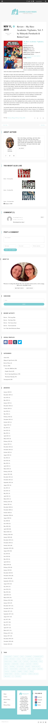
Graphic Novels (8, 371)
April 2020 (6, 529)
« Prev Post (5, 125)
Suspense (26, 671)
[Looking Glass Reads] (24, 12)
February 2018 (7, 600)
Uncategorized (7, 379)
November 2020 (7, 510)
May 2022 (6, 463)
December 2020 (7, 507)
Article (5, 357)
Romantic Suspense (13, 668)
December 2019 (7, 540)
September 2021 (7, 482)
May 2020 (6, 526)
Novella (6, 666)
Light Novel (26, 661)
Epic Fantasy (12, 658)
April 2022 (6, 466)
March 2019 (6, 564)
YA (12, 676)
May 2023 (6, 433)
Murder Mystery (15, 663)
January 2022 (7, 474)
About (5, 702)
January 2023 (7, 444)
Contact (5, 696)
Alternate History (8, 656)
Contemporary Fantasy (38, 656)
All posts (21, 148)
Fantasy (9, 117)
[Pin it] (43, 118)
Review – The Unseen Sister (9, 201)
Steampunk (13, 671)
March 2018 (6, 597)
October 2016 (7, 644)
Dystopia (6, 658)
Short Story (40, 668)
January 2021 (7, 504)
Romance (6, 668)
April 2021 (6, 496)
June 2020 (6, 523)
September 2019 (7, 548)
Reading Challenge (36, 666)
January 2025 (7, 403)
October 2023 (7, 422)
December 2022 (7, 447)
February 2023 (7, 441)
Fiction (23, 658)
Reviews (6, 365)
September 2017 (7, 614)
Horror (15, 661)
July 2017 (6, 619)
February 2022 (7, 471)
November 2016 (7, 641)
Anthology (16, 656)
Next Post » (43, 125)
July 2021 (6, 488)
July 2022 (6, 457)
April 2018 (6, 594)
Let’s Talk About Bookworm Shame (12, 328)
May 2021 (6, 493)
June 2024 (6, 411)
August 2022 (6, 455)
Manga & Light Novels (8, 34)
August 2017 (6, 616)
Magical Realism (34, 661)
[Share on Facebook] (35, 118)
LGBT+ (20, 661)
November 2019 (7, 542)
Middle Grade (7, 663)
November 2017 (7, 608)
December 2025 (7, 394)
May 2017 (6, 625)
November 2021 (7, 479)
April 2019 (6, 562)
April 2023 (6, 436)
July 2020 (6, 520)
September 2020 (7, 515)
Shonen (17, 117)
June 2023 (6, 430)
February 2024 (7, 416)
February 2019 (7, 567)
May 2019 (6, 559)
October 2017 (7, 611)
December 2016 (7, 638)
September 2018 (7, 581)
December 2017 (7, 605)
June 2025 (6, 397)
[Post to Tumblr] (40, 118)
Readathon (28, 666)
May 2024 (6, 414)
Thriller (31, 671)
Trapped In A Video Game (33, 673)
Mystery (22, 663)
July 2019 (6, 553)
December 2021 (7, 477)
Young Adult (22, 117)
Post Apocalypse (20, 666)
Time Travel (17, 673)
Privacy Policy (7, 705)
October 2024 (7, 408)
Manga (13, 117)
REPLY (42, 217)
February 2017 (7, 633)
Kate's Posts (30, 288)
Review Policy (7, 363)
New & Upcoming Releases (11, 374)
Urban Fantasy (7, 676)
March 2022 (6, 468)
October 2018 (7, 578)
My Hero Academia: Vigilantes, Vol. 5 (33, 42)
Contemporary (28, 656)
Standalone (6, 671)
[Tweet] (37, 118)
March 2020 (6, 531)
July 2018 (6, 586)
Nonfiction (35, 663)
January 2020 (7, 537)
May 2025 (6, 400)
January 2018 (7, 603)
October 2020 (7, 512)
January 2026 (7, 392)
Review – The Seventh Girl (10, 325)
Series (29, 668)
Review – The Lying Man (8, 178)
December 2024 (7, 405)
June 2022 (6, 460)
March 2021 (6, 499)
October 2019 (7, 545)
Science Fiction (23, 668)
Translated (24, 673)
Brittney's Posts (19, 288)
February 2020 (7, 534)
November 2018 (7, 575)
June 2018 (6, 589)
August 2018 (6, 583)
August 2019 (6, 551)
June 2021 (6, 490)
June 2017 (6, 622)
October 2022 (7, 452)
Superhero (20, 671)
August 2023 (6, 425)
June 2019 (6, 556)
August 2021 (6, 485)
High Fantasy (37, 658)
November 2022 (7, 449)
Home (5, 694)
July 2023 (6, 427)
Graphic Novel (30, 658)
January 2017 (7, 636)
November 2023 (7, 419)
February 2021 (7, 501)
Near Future (28, 663)
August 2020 (6, 518)
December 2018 (7, 573)
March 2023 (6, 438)
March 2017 (6, 630)
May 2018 (6, 592)
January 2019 (7, 570)
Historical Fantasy (8, 661)
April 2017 (6, 627)
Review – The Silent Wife (8, 190)
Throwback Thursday (9, 376)
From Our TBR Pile (9, 368)
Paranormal (12, 666)
